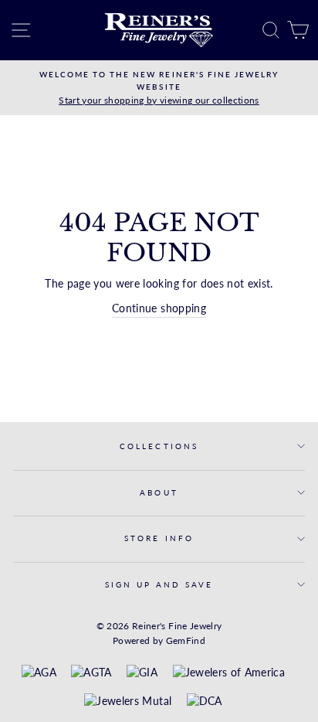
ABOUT (159, 492)
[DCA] (204, 701)
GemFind (185, 640)
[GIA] (142, 673)
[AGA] (39, 673)
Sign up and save (159, 584)
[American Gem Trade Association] (91, 673)
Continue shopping (159, 308)
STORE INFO (159, 538)
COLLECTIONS (159, 446)
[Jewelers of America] (229, 673)
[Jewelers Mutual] (127, 701)
